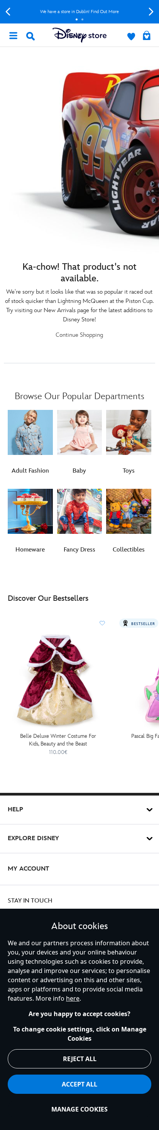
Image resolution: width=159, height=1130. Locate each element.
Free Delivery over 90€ (79, 12)
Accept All (79, 1084)
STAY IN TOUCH (30, 900)
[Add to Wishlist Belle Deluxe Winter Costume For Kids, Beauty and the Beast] (102, 623)
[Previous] (8, 11)
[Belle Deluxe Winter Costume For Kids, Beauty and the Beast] (58, 680)
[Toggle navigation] (13, 35)
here (73, 998)
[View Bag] (146, 36)
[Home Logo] (79, 35)
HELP (15, 809)
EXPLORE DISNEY (33, 838)
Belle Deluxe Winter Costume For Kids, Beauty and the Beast (58, 740)
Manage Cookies (79, 1109)
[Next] (151, 11)
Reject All (79, 1059)
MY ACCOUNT (28, 869)
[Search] (30, 36)
